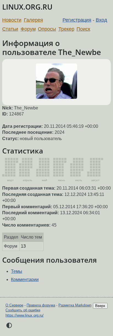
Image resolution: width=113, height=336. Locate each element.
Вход (101, 20)
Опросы (47, 29)
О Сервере (14, 305)
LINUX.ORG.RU (27, 7)
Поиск (83, 29)
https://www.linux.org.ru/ (24, 315)
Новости (11, 20)
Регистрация (77, 20)
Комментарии (25, 279)
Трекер (66, 29)
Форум (28, 29)
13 (23, 246)
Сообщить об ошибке (22, 310)
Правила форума (41, 305)
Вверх (100, 306)
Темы (16, 271)
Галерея (33, 20)
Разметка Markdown (74, 305)
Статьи (10, 29)
